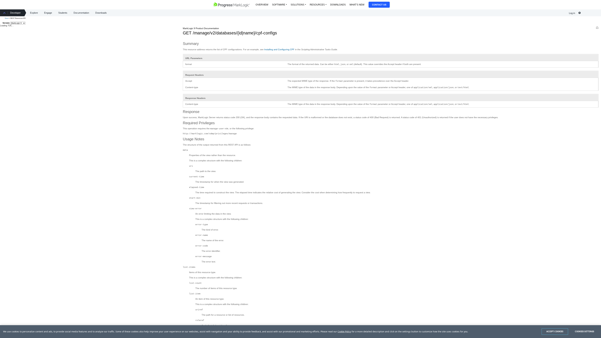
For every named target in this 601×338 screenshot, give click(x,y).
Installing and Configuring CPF (279, 49)
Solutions (297, 4)
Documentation (81, 12)
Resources (317, 4)
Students (62, 12)
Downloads (338, 4)
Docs (6, 18)
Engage (48, 12)
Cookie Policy (344, 331)
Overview (262, 4)
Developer (15, 12)
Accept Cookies (554, 331)
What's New (356, 4)
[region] (300, 331)
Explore (34, 12)
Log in (572, 13)
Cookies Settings (584, 331)
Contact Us (379, 4)
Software (278, 4)
